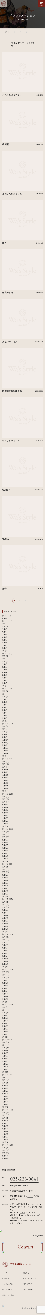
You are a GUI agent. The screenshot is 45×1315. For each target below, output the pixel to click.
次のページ (30, 600)
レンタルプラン (8, 1284)
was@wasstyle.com (19, 1185)
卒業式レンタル (8, 1295)
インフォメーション (30, 1278)
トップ (4, 32)
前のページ (14, 600)
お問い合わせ (28, 1289)
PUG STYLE (27, 1284)
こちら (30, 1196)
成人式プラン (7, 1289)
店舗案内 (5, 1278)
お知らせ (26, 1273)
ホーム (4, 1273)
